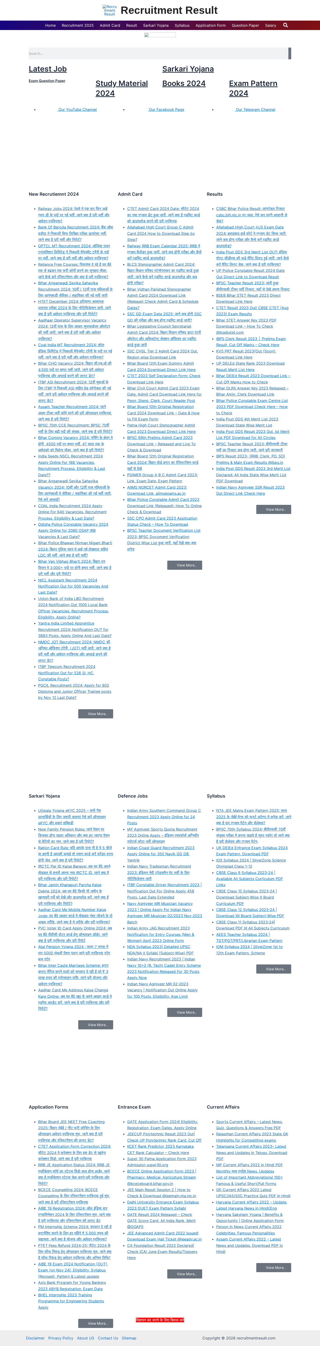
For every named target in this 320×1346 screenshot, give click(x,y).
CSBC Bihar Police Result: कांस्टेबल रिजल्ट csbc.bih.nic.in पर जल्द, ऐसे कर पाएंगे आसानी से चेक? (251, 214)
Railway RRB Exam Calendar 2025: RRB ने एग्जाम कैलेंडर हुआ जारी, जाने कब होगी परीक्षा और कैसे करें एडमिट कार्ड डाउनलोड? (164, 252)
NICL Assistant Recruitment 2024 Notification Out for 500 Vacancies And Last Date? (73, 586)
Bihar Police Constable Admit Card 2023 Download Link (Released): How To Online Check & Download (164, 505)
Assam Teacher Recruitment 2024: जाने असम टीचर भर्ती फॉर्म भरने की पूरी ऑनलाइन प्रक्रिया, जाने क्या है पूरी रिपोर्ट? (75, 412)
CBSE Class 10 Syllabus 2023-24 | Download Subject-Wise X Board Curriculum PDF (246, 897)
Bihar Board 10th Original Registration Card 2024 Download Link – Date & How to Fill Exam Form (163, 412)
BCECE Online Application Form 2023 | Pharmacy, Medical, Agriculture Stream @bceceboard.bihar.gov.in (161, 1177)
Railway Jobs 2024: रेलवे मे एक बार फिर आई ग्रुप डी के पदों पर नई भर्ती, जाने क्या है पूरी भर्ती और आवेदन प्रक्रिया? (73, 214)
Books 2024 (184, 83)
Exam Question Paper (47, 81)
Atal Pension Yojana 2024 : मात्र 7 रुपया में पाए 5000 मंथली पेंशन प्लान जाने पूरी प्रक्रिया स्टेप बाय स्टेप (74, 952)
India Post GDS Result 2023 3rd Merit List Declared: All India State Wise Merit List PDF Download (253, 474)
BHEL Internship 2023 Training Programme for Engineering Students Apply (71, 1301)
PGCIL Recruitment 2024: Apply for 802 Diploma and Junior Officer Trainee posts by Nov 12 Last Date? (74, 691)
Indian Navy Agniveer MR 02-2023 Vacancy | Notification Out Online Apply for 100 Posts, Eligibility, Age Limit (162, 990)
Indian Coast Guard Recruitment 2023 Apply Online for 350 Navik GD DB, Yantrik (160, 853)
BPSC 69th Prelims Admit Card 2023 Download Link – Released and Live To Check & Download (161, 443)
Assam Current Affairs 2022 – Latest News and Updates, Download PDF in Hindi (249, 1245)
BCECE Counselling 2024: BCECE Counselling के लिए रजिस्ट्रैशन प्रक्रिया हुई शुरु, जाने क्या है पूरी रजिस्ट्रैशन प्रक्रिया (74, 1195)
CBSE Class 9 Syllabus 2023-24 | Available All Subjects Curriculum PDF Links (249, 878)
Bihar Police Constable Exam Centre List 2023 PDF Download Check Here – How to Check (252, 406)
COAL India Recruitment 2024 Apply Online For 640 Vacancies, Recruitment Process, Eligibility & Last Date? (72, 512)
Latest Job (48, 68)
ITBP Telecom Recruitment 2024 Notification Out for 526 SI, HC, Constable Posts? (66, 672)
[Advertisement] (160, 1333)
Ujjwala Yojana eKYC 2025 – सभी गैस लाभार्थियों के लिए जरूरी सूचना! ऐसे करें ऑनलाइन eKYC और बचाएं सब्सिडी (72, 816)
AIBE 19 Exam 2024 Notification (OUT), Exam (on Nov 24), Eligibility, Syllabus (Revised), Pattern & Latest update (73, 1270)
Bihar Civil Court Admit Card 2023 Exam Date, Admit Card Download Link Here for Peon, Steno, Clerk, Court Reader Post (164, 394)
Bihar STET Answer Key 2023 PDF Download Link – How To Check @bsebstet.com (246, 326)
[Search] (289, 53)
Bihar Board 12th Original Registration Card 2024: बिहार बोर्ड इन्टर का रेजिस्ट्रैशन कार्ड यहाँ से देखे (162, 462)
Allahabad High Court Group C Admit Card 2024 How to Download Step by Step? (161, 233)
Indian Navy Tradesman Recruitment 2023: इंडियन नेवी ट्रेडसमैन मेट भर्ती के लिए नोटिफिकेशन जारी (159, 872)
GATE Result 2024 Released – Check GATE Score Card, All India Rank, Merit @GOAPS (161, 1220)
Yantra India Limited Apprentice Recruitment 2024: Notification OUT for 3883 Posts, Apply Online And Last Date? (75, 629)
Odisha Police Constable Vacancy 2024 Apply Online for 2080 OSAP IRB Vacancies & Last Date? (73, 530)
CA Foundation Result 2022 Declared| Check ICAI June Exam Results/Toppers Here (162, 1251)
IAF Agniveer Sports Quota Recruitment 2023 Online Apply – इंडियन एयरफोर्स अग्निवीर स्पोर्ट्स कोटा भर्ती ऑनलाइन (163, 835)
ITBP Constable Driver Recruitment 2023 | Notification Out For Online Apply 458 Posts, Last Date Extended (164, 891)
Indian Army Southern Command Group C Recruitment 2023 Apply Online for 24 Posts (164, 816)
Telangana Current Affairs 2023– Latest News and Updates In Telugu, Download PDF (251, 1152)
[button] (285, 25)
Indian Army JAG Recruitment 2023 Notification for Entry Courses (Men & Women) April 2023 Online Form (160, 934)
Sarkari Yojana (188, 68)
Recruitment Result (169, 10)
